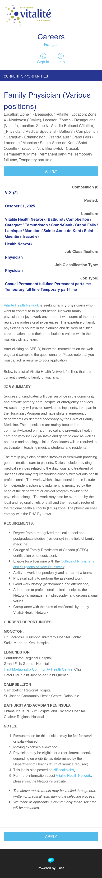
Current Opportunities (26, 76)
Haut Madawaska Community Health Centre (38, 669)
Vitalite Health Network (73, 775)
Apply (51, 171)
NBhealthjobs (63, 770)
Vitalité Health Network (22, 305)
